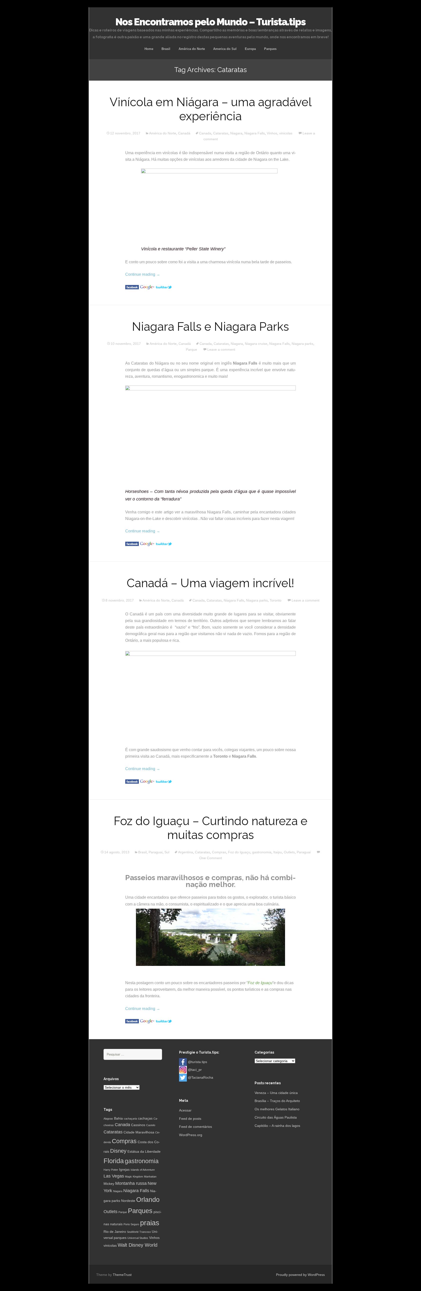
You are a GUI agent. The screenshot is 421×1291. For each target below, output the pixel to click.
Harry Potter (111, 1169)
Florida (114, 1161)
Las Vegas (114, 1176)
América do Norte (192, 48)
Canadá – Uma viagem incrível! (210, 583)
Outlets (289, 852)
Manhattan (150, 1176)
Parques (270, 48)
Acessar (185, 1110)
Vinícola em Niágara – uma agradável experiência (211, 109)
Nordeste (128, 1201)
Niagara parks (302, 344)
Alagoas (108, 1118)
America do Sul (225, 48)
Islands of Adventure (143, 1169)
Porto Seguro (131, 1224)
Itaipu (277, 852)
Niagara (236, 133)
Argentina (185, 852)
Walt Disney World (137, 1245)
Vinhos (272, 133)
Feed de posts (190, 1119)
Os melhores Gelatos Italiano (277, 1109)
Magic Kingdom (134, 1176)
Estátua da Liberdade (144, 1151)
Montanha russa (131, 1183)
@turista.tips (197, 1062)
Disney (118, 1151)
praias (149, 1223)
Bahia (118, 1118)
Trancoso (145, 1231)
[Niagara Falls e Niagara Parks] (132, 543)
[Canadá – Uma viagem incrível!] (132, 781)
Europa (250, 48)
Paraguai (156, 852)
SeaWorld (132, 1231)
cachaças (145, 1118)
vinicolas (285, 133)
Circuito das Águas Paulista (276, 1117)
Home (148, 48)
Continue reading (142, 274)
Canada (205, 133)
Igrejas (124, 1169)
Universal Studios (137, 1237)
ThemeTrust (122, 1275)
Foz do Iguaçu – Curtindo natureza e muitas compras (210, 828)
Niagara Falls (254, 133)
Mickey (109, 1184)
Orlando (148, 1199)
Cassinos (138, 1125)
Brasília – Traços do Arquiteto (277, 1101)
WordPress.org (190, 1135)
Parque (191, 349)
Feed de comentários (195, 1127)
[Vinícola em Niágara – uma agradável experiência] (132, 287)
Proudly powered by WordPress (300, 1275)
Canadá (184, 133)
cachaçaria (130, 1118)
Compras (219, 852)
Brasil (166, 48)
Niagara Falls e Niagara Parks (210, 326)
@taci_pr (195, 1070)
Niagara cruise (256, 344)
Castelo (150, 1125)
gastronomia (261, 852)
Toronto (275, 600)
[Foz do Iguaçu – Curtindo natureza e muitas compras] (132, 1021)
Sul (166, 852)
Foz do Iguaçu (239, 852)
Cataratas (220, 133)
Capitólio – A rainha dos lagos (277, 1126)
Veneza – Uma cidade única (276, 1093)
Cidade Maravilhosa (139, 1132)
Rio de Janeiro (115, 1232)
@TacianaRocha (200, 1077)
